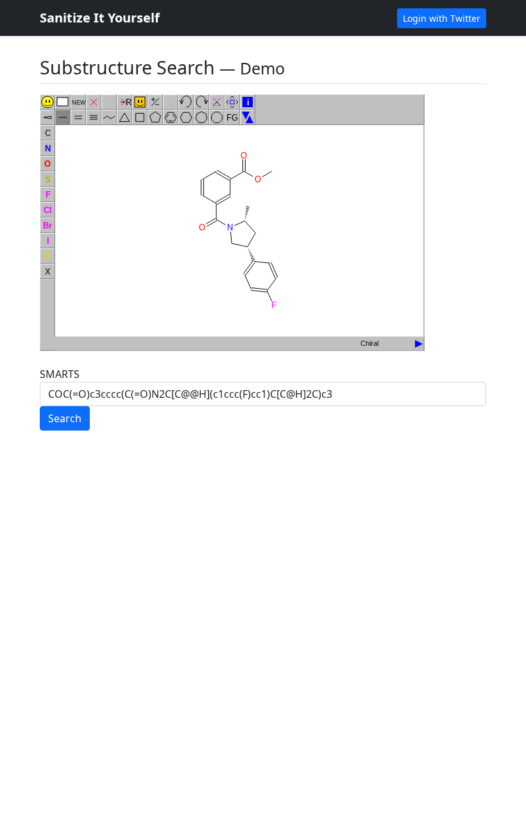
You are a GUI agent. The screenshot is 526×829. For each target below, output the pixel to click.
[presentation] (416, 340)
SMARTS (60, 374)
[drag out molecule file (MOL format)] (419, 343)
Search (64, 418)
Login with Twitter (441, 18)
